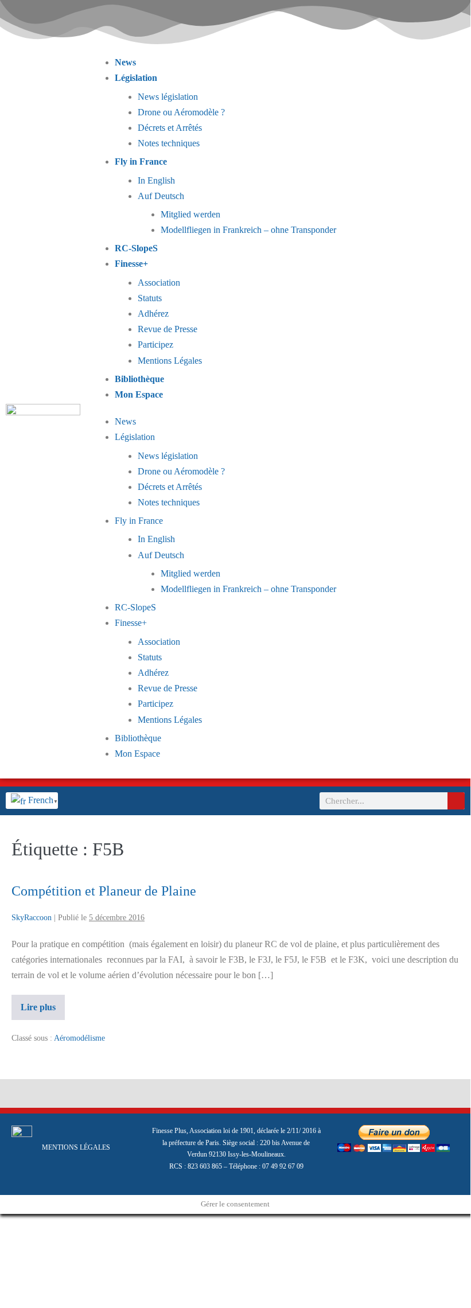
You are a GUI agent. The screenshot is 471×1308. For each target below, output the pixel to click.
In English (156, 180)
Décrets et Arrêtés (170, 128)
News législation (168, 97)
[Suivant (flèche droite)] (12, 1240)
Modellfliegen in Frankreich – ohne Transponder (248, 230)
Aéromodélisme (79, 1038)
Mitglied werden (190, 214)
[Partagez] (21, 1224)
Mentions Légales (170, 360)
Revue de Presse (167, 329)
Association (159, 282)
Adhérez (153, 313)
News (125, 62)
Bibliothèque (139, 379)
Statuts (150, 298)
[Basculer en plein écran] (12, 1224)
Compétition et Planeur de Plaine (103, 890)
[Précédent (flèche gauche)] (3, 1240)
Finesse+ (131, 263)
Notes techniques (169, 143)
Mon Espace (139, 394)
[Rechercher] (456, 800)
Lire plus (43, 1003)
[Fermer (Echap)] (31, 1224)
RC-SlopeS (136, 248)
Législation (136, 78)
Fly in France (141, 161)
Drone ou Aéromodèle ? (181, 112)
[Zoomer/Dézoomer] (3, 1224)
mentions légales (76, 1147)
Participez (155, 344)
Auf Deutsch (161, 196)
